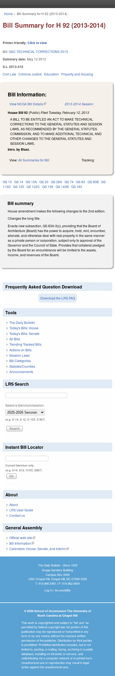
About (13, 504)
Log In (48, 590)
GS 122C (33, 186)
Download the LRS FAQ (57, 298)
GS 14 (18, 181)
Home (8, 13)
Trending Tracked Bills (25, 344)
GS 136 (47, 186)
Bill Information (21, 543)
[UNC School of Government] (56, 4)
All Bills (14, 339)
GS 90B (93, 181)
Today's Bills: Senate (24, 333)
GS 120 (18, 186)
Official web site (22, 537)
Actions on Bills (20, 350)
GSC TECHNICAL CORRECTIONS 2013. (39, 51)
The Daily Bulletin (22, 322)
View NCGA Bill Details (27, 104)
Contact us (17, 515)
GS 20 (43, 181)
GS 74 (69, 181)
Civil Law (9, 74)
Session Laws (19, 355)
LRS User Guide (21, 510)
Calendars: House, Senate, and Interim (39, 548)
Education (51, 74)
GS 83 (80, 181)
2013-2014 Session (79, 104)
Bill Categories (20, 360)
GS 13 (7, 181)
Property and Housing (77, 74)
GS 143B (62, 186)
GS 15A (31, 181)
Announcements (21, 371)
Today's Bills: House (24, 328)
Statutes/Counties (22, 366)
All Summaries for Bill (33, 160)
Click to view (37, 42)
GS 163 (76, 186)
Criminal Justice (30, 74)
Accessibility (63, 590)
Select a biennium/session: (24, 405)
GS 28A (56, 181)
